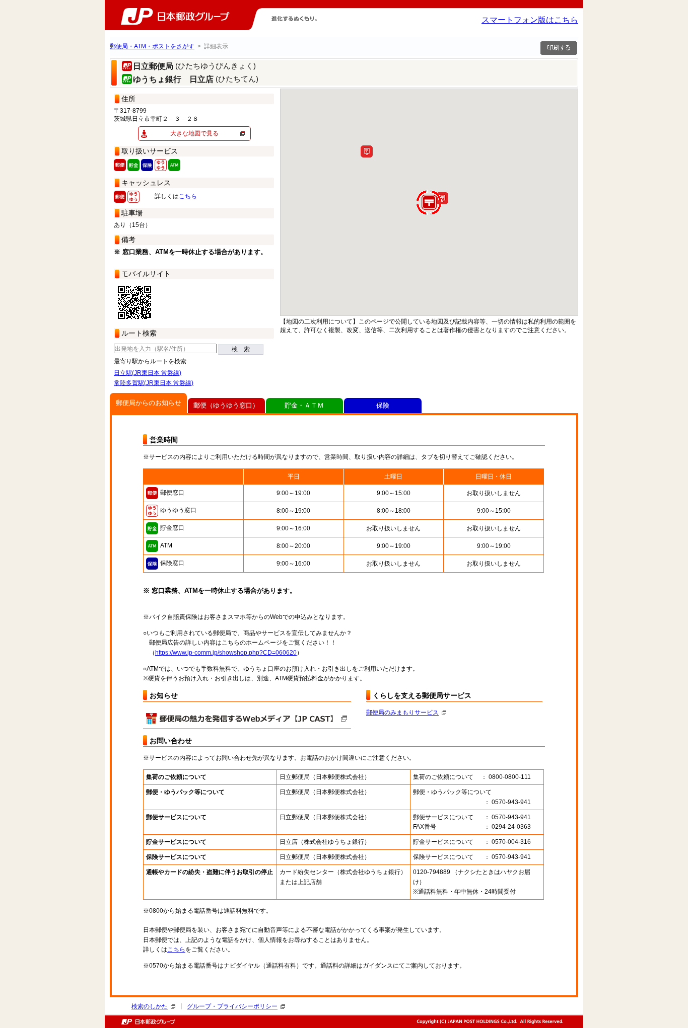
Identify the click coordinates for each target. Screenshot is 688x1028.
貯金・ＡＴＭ (304, 405)
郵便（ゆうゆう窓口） (226, 405)
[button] (367, 151)
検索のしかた (149, 1006)
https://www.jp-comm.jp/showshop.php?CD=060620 (226, 652)
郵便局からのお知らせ (148, 403)
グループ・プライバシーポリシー (232, 1006)
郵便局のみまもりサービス (402, 712)
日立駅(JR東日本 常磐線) (147, 372)
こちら (188, 196)
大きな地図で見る (194, 133)
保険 (382, 405)
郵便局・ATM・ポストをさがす (152, 46)
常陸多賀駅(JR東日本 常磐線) (153, 382)
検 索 (241, 349)
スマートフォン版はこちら (529, 20)
